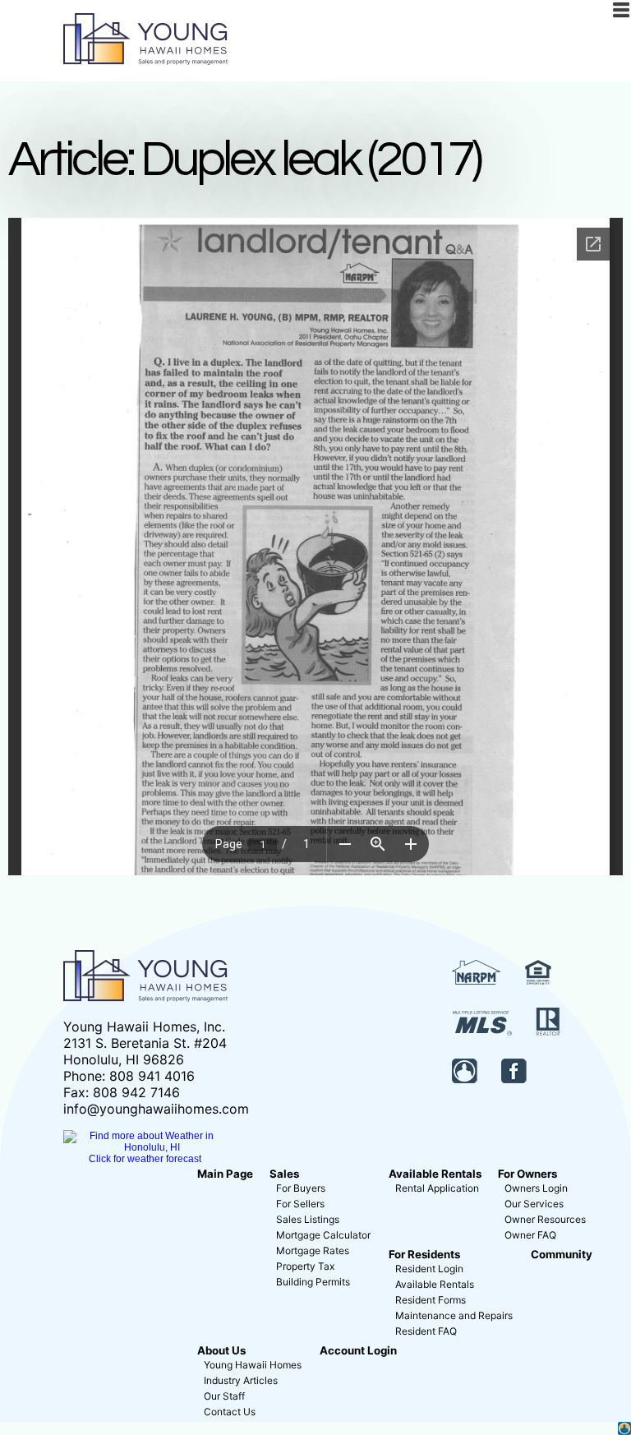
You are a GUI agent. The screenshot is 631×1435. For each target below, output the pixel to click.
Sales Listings (307, 1219)
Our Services (534, 1203)
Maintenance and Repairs (454, 1315)
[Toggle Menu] (621, 10)
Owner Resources (545, 1219)
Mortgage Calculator (323, 1235)
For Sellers (300, 1203)
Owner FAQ (530, 1235)
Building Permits (313, 1282)
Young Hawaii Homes (253, 1365)
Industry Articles (241, 1380)
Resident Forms (430, 1300)
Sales (284, 1173)
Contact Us (230, 1411)
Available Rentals (435, 1173)
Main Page (225, 1173)
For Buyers (300, 1188)
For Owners (527, 1173)
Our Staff (224, 1396)
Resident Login (429, 1268)
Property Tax (305, 1266)
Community (561, 1254)
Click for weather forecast (145, 1159)
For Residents (424, 1254)
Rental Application (437, 1188)
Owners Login (536, 1188)
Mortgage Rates (312, 1250)
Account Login (358, 1350)
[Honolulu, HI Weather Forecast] (145, 1147)
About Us (221, 1350)
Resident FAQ (426, 1331)
